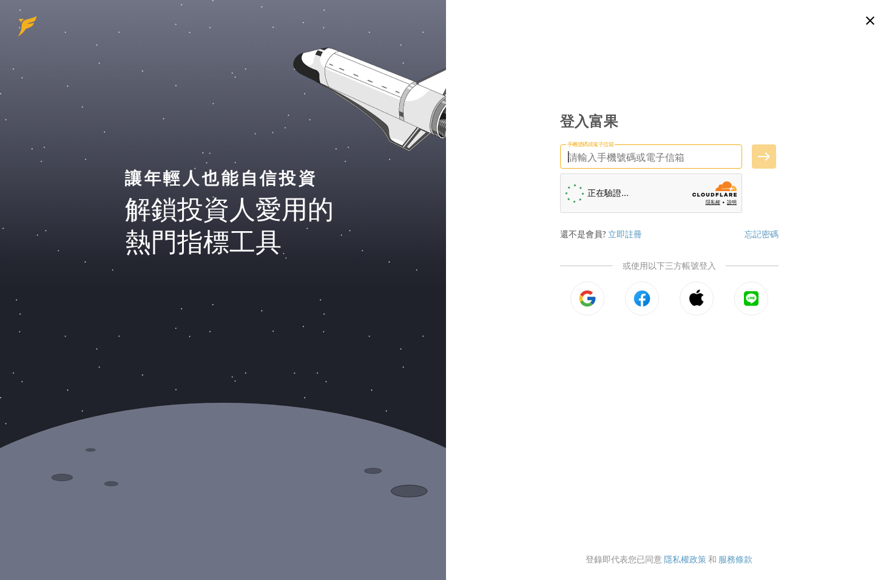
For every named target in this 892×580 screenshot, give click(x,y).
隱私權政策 (685, 559)
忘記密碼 (762, 234)
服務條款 (735, 559)
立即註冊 (625, 234)
